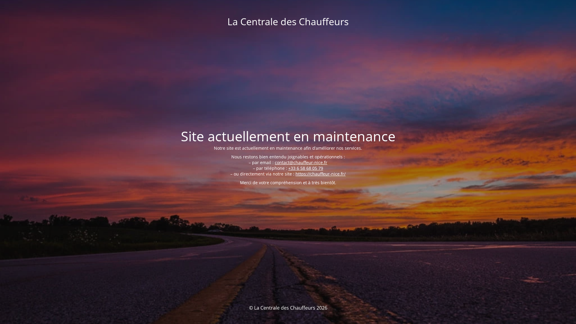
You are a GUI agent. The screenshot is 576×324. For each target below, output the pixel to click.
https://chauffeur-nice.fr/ (321, 174)
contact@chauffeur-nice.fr (301, 162)
